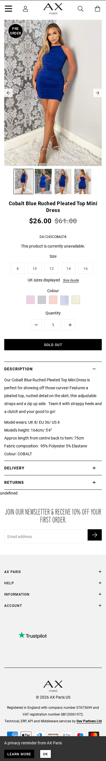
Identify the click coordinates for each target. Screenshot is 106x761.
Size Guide (71, 280)
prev (8, 93)
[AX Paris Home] (52, 8)
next (97, 93)
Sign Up (95, 535)
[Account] (25, 8)
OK (45, 754)
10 (35, 268)
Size (53, 256)
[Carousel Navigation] (53, 93)
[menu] (8, 10)
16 (85, 268)
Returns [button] (14, 482)
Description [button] (18, 368)
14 (68, 268)
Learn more (19, 754)
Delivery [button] (14, 468)
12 (51, 268)
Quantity (53, 313)
